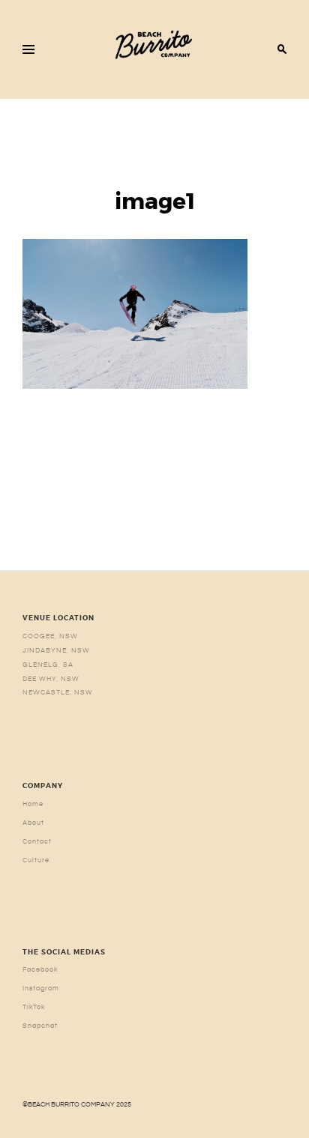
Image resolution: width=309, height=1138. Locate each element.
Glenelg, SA (48, 664)
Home (33, 804)
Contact (37, 841)
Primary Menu (29, 49)
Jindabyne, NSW (56, 650)
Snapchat (40, 1025)
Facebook (40, 969)
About (33, 822)
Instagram (40, 988)
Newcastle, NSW (57, 692)
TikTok (34, 1007)
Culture (36, 860)
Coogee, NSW (50, 636)
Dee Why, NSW (51, 679)
